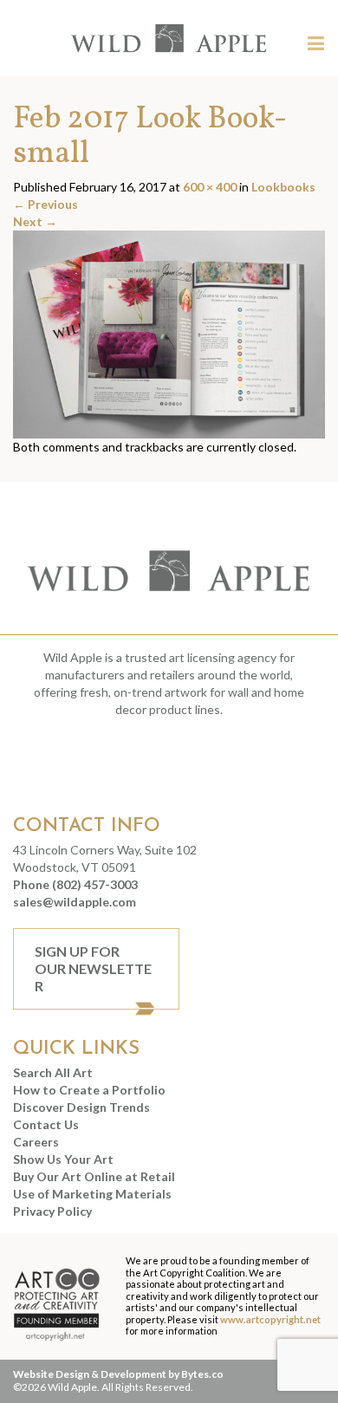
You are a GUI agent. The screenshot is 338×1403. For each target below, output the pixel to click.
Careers (36, 1141)
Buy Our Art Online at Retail (94, 1176)
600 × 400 (210, 186)
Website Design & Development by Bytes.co (118, 1373)
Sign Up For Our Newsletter (93, 968)
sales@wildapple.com (74, 901)
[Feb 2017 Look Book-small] (169, 333)
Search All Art (53, 1072)
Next (35, 221)
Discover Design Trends (81, 1107)
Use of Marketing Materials (92, 1193)
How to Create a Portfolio (89, 1089)
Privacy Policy (52, 1211)
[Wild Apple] (169, 38)
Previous (45, 204)
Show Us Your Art (63, 1159)
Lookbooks (283, 186)
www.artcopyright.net (270, 1319)
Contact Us (46, 1124)
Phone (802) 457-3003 (75, 884)
